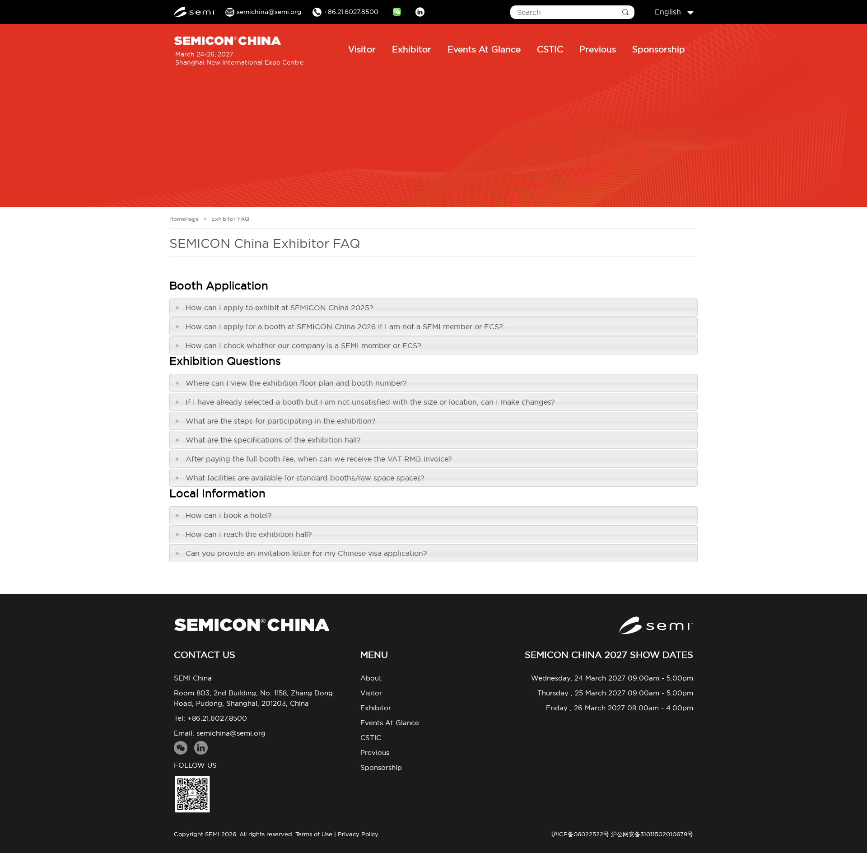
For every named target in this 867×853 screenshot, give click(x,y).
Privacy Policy (358, 834)
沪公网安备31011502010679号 (652, 834)
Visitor (362, 49)
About (371, 678)
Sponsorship (658, 49)
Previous (597, 49)
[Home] (251, 624)
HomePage (184, 219)
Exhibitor (411, 49)
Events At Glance (484, 49)
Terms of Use (313, 834)
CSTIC (550, 49)
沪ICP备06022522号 (580, 834)
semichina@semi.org (231, 733)
